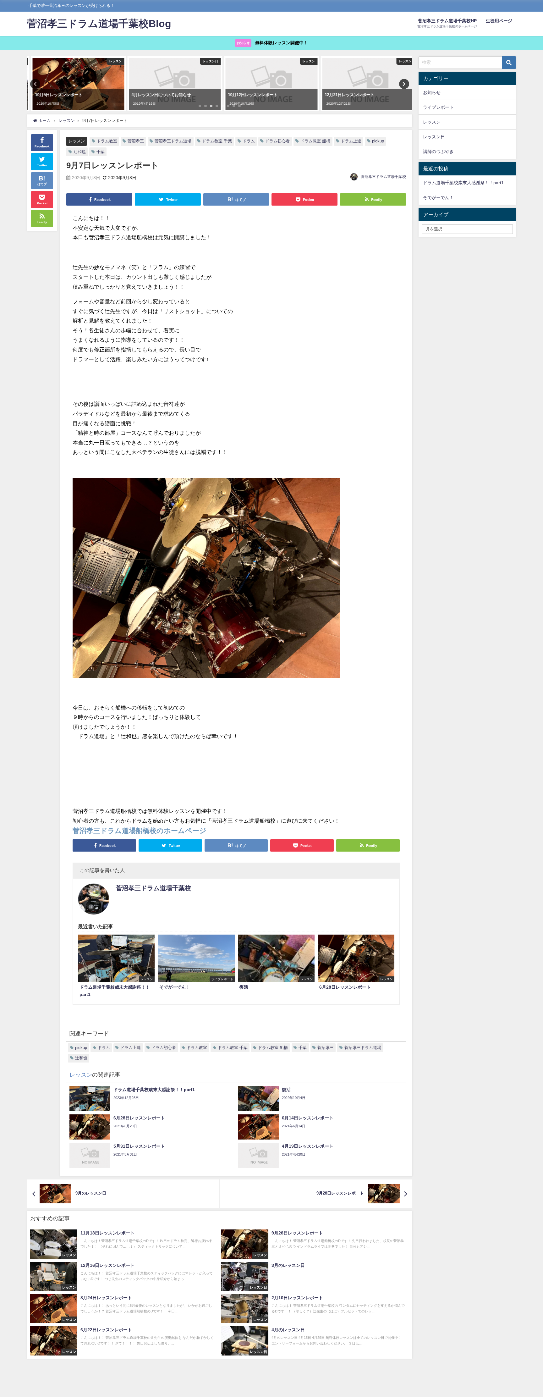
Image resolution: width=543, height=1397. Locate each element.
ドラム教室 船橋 (315, 141)
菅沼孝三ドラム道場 (173, 141)
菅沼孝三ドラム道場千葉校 (383, 176)
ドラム (249, 141)
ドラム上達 (351, 141)
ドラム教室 (107, 141)
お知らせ (432, 92)
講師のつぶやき (438, 151)
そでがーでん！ (438, 197)
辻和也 (80, 151)
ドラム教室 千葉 (217, 141)
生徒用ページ (499, 20)
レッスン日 (434, 136)
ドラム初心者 (277, 141)
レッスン (77, 141)
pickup (378, 141)
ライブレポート (438, 107)
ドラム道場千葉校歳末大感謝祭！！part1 (463, 182)
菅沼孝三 (136, 141)
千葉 (100, 151)
